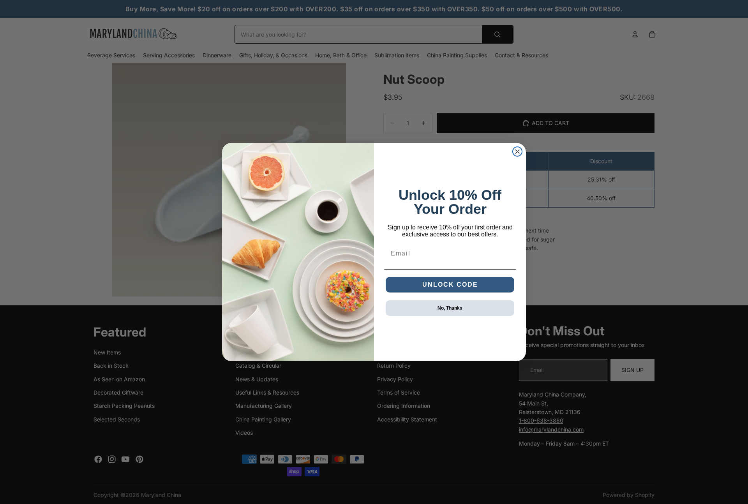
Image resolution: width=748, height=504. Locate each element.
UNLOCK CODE (450, 284)
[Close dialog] (517, 151)
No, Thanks (450, 308)
